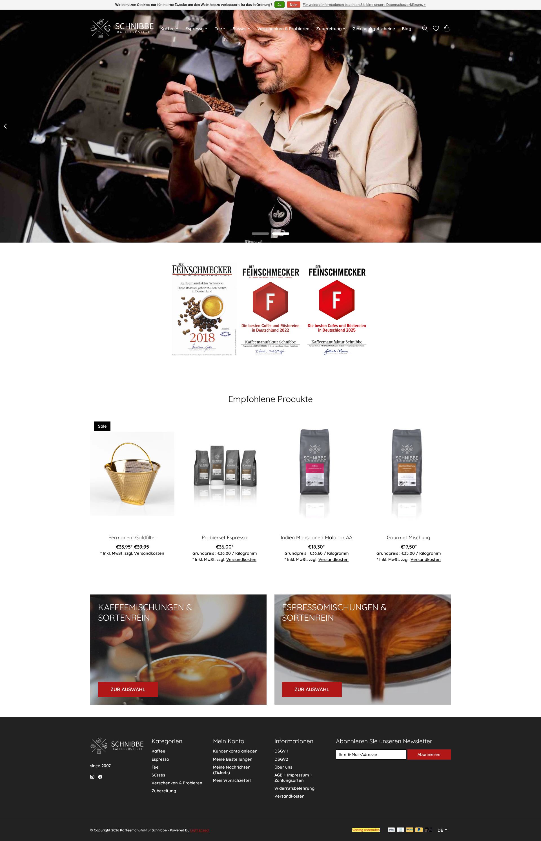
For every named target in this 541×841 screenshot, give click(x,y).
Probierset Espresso (224, 537)
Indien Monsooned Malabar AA (316, 537)
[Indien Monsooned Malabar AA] (316, 474)
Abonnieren (429, 754)
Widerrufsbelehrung (294, 788)
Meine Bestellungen (232, 759)
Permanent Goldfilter (132, 537)
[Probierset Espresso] (224, 474)
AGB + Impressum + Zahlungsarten (293, 777)
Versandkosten (149, 553)
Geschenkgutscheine (373, 28)
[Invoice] (400, 830)
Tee (155, 767)
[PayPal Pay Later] (419, 830)
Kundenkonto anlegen (235, 751)
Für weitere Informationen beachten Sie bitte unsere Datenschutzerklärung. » (364, 5)
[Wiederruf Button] (366, 830)
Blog (406, 28)
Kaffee (158, 751)
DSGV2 (281, 759)
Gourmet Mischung (408, 537)
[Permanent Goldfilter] (132, 474)
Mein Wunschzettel (232, 780)
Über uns (283, 767)
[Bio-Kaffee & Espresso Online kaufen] (122, 28)
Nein (293, 5)
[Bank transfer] (391, 830)
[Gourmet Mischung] (409, 474)
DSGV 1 (281, 751)
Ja (279, 5)
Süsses (158, 775)
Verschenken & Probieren (283, 28)
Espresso (160, 759)
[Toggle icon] (425, 28)
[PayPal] (409, 830)
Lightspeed (199, 830)
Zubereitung (164, 790)
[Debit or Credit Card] (428, 830)
